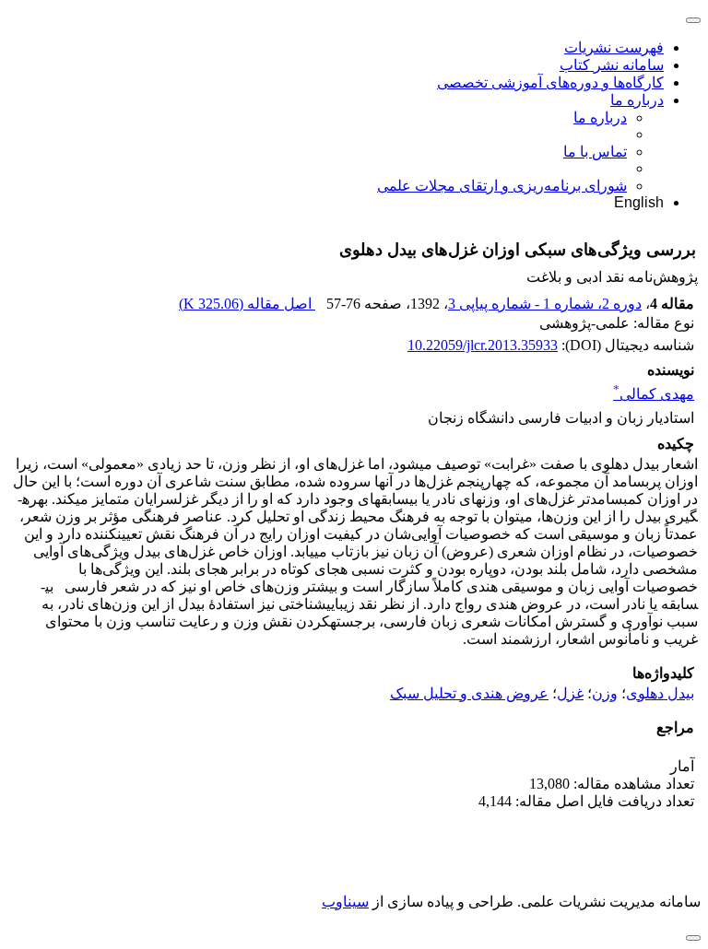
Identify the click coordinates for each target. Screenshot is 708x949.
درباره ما (637, 100)
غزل (570, 693)
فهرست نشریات (614, 47)
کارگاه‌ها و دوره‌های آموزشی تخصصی (550, 82)
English (639, 202)
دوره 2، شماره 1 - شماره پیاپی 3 (545, 303)
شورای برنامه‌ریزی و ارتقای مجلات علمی (502, 185)
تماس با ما (595, 151)
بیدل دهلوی (660, 693)
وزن (605, 693)
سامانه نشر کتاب (612, 65)
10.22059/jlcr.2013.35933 (482, 345)
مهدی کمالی (653, 394)
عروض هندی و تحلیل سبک (469, 693)
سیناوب (345, 901)
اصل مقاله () (247, 303)
